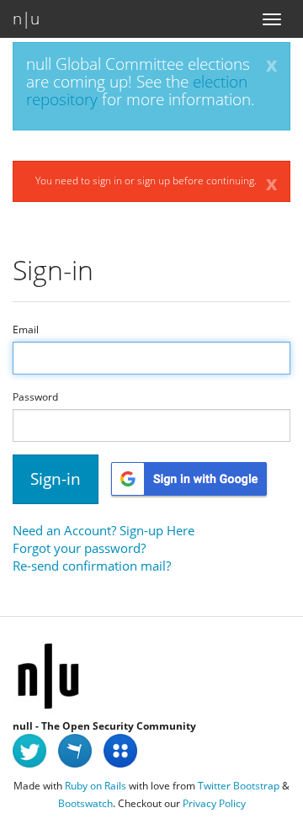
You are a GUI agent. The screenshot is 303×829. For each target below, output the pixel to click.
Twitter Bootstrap (238, 786)
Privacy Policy (214, 803)
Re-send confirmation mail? (92, 565)
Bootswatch (85, 803)
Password (35, 397)
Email (26, 330)
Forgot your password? (79, 547)
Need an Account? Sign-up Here (103, 530)
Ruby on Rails (95, 786)
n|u (26, 18)
